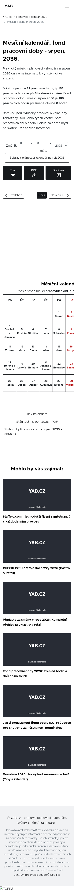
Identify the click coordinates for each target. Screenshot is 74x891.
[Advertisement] (37, 241)
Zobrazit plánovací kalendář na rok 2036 (37, 157)
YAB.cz (7, 17)
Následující (58, 195)
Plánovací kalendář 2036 (31, 17)
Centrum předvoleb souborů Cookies (37, 875)
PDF (34, 170)
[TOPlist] (6, 888)
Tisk (12, 170)
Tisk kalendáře (37, 414)
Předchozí (15, 195)
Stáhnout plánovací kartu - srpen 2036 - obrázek (33, 431)
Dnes (42, 195)
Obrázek (58, 170)
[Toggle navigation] (69, 6)
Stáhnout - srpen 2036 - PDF (37, 421)
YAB (9, 6)
